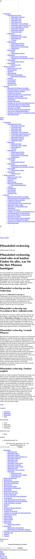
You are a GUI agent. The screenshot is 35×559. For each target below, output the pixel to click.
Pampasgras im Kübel (13, 108)
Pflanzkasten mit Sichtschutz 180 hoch (22, 58)
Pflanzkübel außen (16, 32)
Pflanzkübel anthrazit (17, 30)
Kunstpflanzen (11, 80)
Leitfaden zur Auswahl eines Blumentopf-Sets (21, 103)
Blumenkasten (11, 42)
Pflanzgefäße (11, 60)
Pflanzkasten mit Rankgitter (19, 56)
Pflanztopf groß (15, 65)
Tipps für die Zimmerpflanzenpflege (18, 111)
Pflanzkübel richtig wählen (15, 96)
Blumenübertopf (16, 38)
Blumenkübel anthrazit (18, 53)
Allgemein (7, 411)
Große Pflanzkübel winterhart (20, 27)
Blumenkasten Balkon (17, 43)
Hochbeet (10, 71)
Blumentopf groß (16, 35)
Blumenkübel (11, 50)
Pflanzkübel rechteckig (18, 17)
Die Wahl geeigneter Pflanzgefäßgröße (18, 109)
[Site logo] (9, 10)
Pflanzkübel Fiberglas (17, 28)
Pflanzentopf (11, 63)
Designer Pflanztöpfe (13, 101)
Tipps (5, 416)
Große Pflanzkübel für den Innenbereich (19, 94)
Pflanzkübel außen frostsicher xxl (21, 25)
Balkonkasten (15, 48)
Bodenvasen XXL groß (14, 68)
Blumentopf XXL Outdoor (19, 37)
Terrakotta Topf (12, 85)
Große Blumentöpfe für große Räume (18, 104)
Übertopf (14, 40)
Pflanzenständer (12, 70)
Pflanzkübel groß (16, 20)
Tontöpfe (10, 78)
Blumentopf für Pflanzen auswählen (18, 88)
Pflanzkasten (11, 55)
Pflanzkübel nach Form (14, 15)
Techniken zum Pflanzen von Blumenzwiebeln (21, 113)
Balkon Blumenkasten (17, 45)
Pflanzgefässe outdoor (17, 61)
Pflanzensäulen (11, 73)
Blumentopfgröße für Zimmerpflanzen (18, 89)
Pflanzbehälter (11, 83)
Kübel (13, 51)
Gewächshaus (11, 81)
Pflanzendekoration (13, 114)
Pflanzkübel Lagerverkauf (15, 463)
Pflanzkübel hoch (16, 18)
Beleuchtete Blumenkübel (15, 75)
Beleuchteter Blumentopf (18, 76)
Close (1, 404)
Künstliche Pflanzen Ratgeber (16, 91)
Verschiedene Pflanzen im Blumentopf (18, 106)
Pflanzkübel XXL (16, 22)
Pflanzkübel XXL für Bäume (19, 23)
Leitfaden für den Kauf (14, 93)
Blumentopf (10, 33)
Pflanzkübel (7, 415)
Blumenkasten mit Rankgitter (19, 47)
